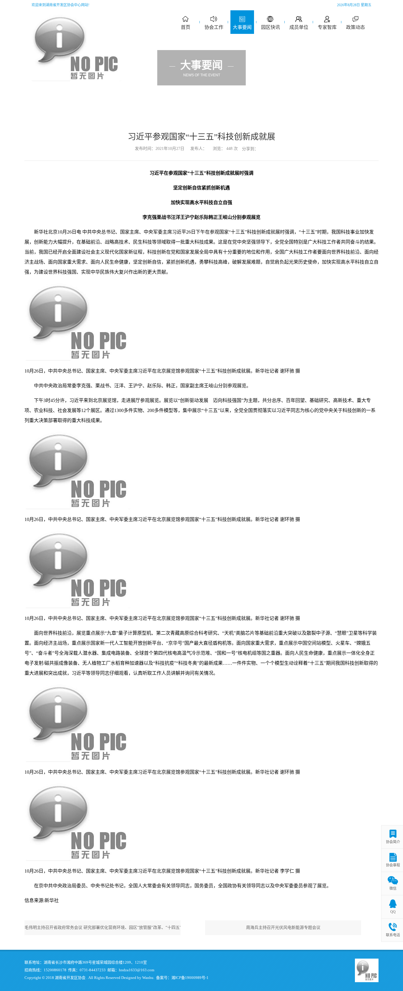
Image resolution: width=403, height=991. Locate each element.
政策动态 (355, 27)
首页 (185, 27)
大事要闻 (242, 27)
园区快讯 (270, 27)
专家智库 (327, 27)
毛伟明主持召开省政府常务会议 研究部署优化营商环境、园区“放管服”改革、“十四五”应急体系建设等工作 (102, 927)
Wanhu (147, 977)
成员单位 (298, 27)
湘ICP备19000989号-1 (190, 977)
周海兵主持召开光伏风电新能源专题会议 (283, 927)
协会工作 (213, 27)
